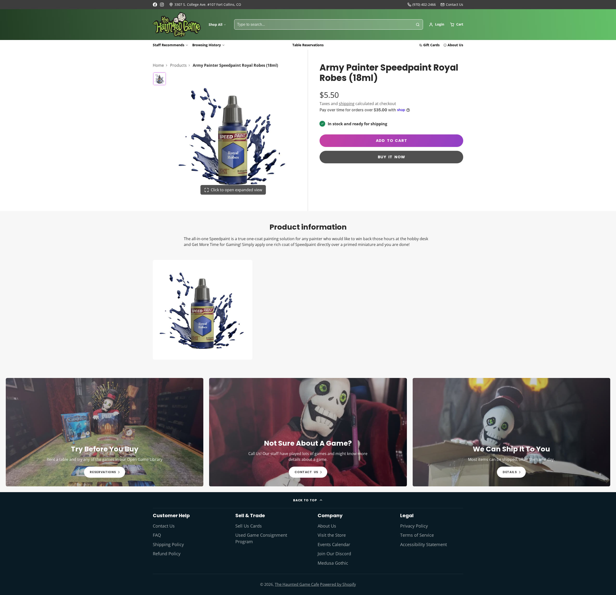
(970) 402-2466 (424, 4)
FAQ (157, 535)
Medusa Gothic (333, 563)
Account (436, 24)
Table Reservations (308, 45)
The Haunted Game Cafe (297, 584)
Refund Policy (166, 553)
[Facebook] (155, 4)
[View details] (104, 432)
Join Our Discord (334, 553)
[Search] (418, 25)
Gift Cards (431, 45)
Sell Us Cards (248, 526)
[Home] (177, 24)
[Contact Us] (452, 4)
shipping (346, 103)
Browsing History (206, 45)
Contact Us (164, 526)
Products (178, 65)
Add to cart (391, 140)
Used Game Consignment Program (261, 538)
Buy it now (391, 157)
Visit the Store (332, 535)
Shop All (215, 24)
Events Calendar (334, 544)
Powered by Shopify (338, 584)
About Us (455, 45)
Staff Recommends (168, 45)
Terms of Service (417, 535)
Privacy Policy (414, 526)
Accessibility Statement (423, 544)
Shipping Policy (168, 544)
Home (158, 65)
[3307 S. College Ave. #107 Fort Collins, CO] (205, 4)
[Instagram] (162, 4)
